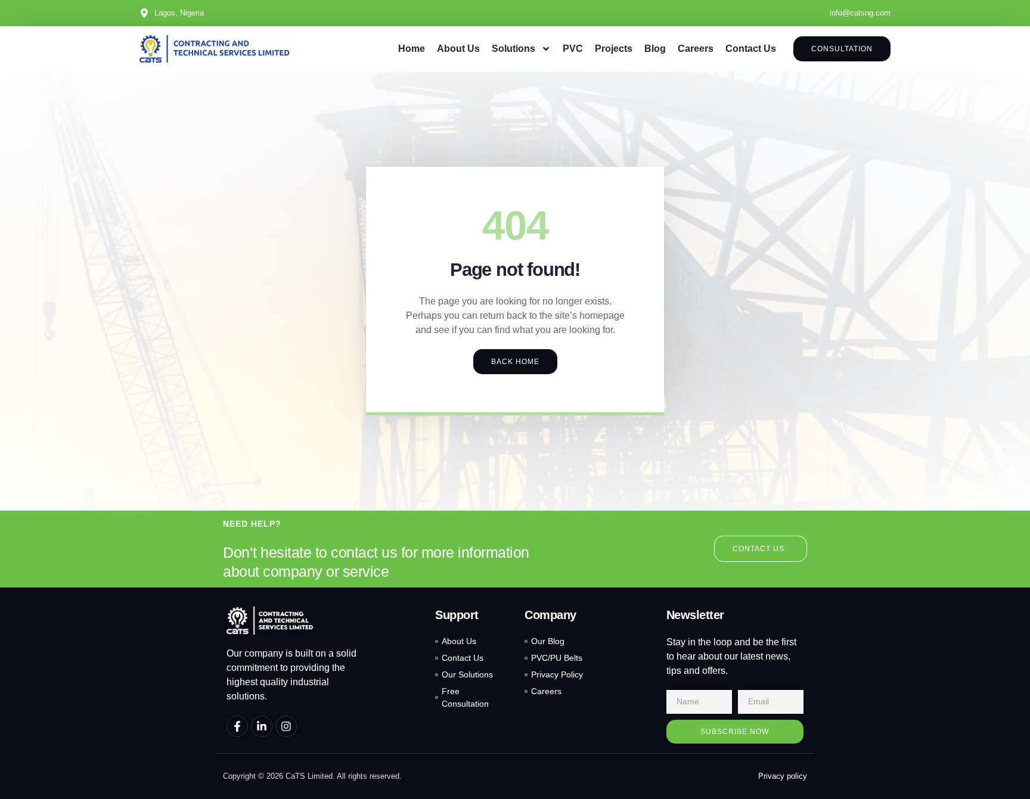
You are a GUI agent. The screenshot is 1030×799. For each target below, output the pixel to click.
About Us (458, 48)
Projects (613, 48)
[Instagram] (286, 726)
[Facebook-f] (237, 726)
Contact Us (750, 48)
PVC (573, 48)
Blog (655, 48)
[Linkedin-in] (261, 726)
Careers (695, 48)
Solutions (513, 48)
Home (411, 48)
